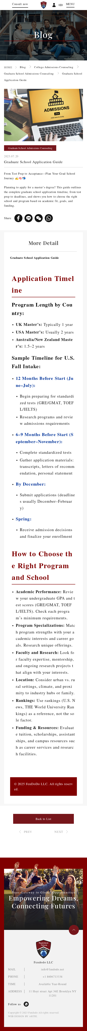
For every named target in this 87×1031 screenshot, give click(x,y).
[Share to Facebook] (18, 218)
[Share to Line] (28, 218)
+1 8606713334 (53, 976)
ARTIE (33, 1016)
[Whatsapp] (26, 1004)
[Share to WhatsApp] (49, 218)
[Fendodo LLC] (44, 5)
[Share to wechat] (39, 218)
